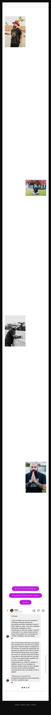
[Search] (5, 5)
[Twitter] (28, 687)
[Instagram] (26, 687)
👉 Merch (25, 602)
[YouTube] (24, 687)
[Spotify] (22, 687)
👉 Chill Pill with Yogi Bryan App (25, 588)
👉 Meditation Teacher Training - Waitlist (25, 595)
